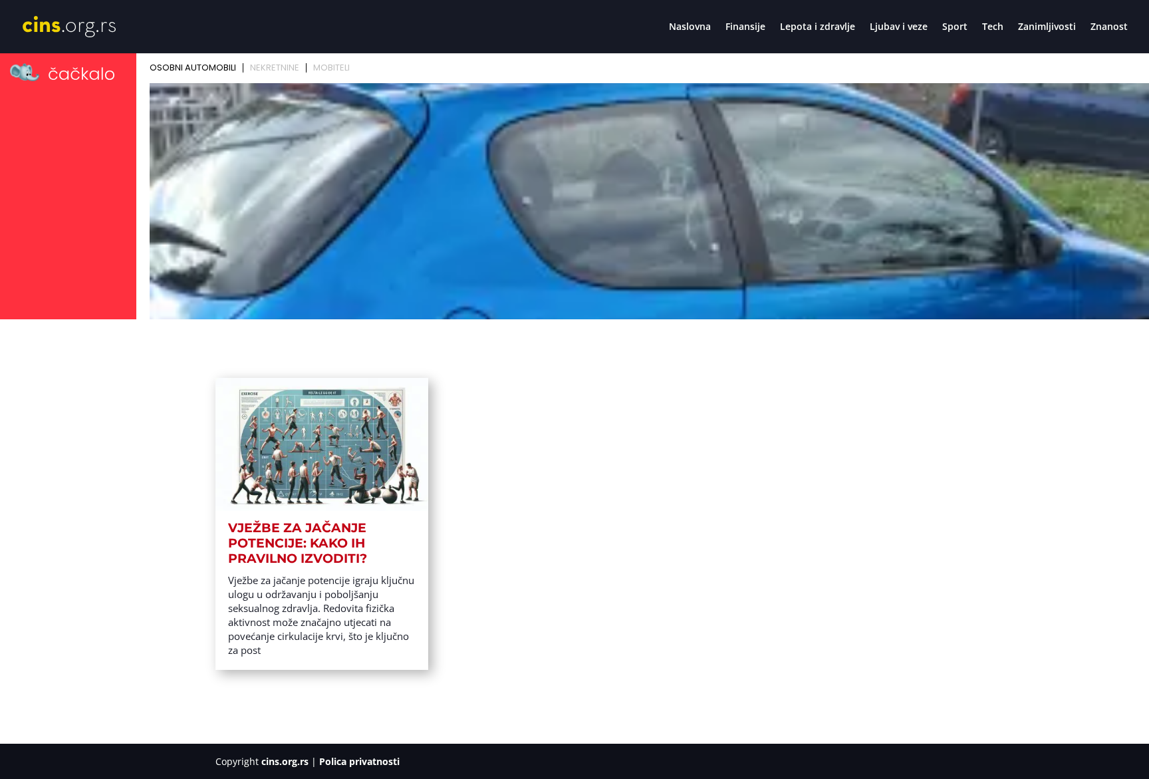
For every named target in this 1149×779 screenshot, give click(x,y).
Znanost (1109, 27)
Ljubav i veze (899, 27)
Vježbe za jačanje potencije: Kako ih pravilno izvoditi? (297, 543)
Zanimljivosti (1047, 27)
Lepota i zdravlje (817, 27)
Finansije (745, 27)
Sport (954, 27)
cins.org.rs (285, 761)
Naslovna (690, 27)
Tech (992, 27)
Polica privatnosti (359, 761)
